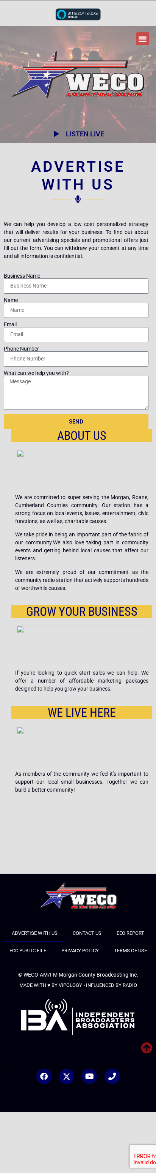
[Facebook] (43, 1076)
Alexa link (78, 14)
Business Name (22, 275)
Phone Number (21, 348)
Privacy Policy (80, 950)
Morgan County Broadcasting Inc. (98, 975)
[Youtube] (89, 1076)
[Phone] (112, 1076)
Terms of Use (130, 950)
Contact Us (87, 933)
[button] (143, 39)
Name (11, 300)
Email (10, 324)
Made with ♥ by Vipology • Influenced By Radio (78, 985)
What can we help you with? (36, 373)
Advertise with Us (35, 933)
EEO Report (130, 933)
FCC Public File (27, 950)
